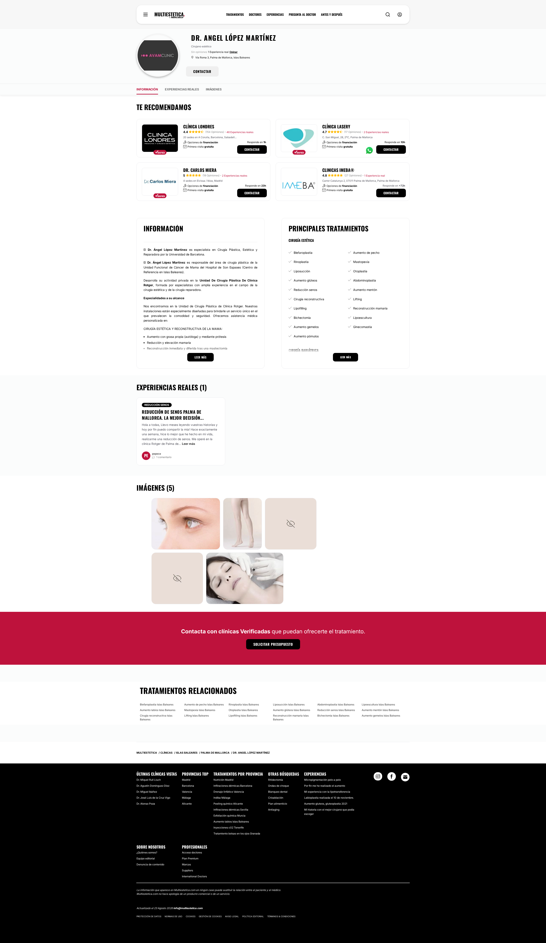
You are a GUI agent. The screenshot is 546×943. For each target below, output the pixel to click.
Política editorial (253, 916)
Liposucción (302, 271)
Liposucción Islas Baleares (289, 704)
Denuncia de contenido (150, 864)
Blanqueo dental (278, 791)
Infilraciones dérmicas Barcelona (232, 785)
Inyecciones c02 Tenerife (228, 827)
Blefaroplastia (303, 252)
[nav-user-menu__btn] (400, 14)
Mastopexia (361, 262)
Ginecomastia (362, 327)
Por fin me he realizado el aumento (324, 785)
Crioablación (275, 797)
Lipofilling (300, 308)
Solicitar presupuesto (273, 644)
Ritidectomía (275, 779)
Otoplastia (360, 271)
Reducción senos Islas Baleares (336, 710)
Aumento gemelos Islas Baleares (381, 715)
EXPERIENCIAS (275, 14)
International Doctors (194, 876)
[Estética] (170, 15)
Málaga (186, 797)
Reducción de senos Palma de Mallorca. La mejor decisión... (173, 415)
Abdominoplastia (364, 280)
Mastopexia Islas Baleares (199, 710)
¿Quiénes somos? (146, 852)
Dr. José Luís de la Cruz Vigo (153, 797)
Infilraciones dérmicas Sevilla (230, 809)
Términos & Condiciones (281, 916)
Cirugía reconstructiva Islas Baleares (156, 717)
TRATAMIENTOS (235, 14)
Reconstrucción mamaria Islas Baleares (291, 717)
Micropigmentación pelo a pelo (322, 779)
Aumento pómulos (306, 336)
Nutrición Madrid (223, 779)
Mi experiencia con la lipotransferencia (327, 791)
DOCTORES (255, 14)
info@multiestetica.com (188, 908)
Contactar (252, 149)
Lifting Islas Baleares (196, 715)
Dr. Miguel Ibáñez (146, 791)
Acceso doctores (192, 852)
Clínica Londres (198, 126)
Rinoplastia (301, 262)
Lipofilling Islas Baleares (243, 715)
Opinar (233, 52)
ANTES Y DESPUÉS (331, 14)
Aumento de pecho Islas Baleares (204, 704)
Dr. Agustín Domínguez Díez (152, 785)
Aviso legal (232, 916)
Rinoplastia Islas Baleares (244, 704)
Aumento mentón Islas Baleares (380, 710)
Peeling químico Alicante (228, 803)
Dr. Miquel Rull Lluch (148, 779)
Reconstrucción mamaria (370, 308)
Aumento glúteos (305, 280)
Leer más (188, 443)
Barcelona (188, 785)
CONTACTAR (202, 71)
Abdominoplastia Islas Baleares (335, 704)
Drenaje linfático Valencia (228, 791)
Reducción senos (305, 290)
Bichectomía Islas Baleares (333, 715)
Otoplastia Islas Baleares (243, 710)
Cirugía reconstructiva (309, 299)
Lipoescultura (362, 317)
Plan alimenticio (277, 803)
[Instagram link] (378, 778)
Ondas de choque (278, 785)
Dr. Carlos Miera (199, 170)
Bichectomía (302, 317)
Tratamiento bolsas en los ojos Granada (236, 833)
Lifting (357, 299)
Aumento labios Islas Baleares (157, 710)
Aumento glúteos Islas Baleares (291, 710)
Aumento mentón (365, 290)
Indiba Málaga (221, 797)
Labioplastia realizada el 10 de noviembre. (329, 797)
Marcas (186, 864)
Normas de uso (173, 916)
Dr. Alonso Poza (145, 803)
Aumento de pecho (366, 252)
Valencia (187, 791)
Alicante (187, 803)
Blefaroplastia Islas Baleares (156, 704)
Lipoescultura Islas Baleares (378, 704)
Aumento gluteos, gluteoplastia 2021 (325, 803)
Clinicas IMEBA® (338, 170)
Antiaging (273, 809)
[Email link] (405, 777)
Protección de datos (148, 916)
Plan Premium (190, 858)
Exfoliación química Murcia (229, 815)
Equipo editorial (145, 858)
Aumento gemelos (306, 327)
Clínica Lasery (336, 126)
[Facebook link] (391, 778)
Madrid (186, 779)
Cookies (190, 916)
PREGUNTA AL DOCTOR (302, 14)
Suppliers (187, 870)
